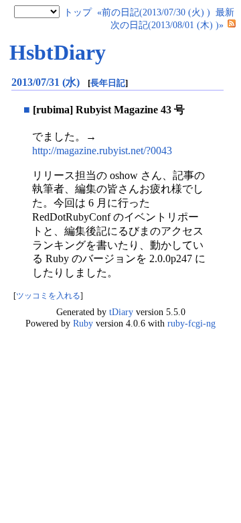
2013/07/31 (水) (46, 82)
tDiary (121, 311)
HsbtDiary (57, 52)
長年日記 (107, 83)
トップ (78, 12)
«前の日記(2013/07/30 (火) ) (153, 12)
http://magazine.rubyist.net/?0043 (102, 150)
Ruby (83, 323)
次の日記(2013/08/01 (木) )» (167, 24)
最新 (225, 12)
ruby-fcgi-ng (191, 323)
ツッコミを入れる (48, 296)
